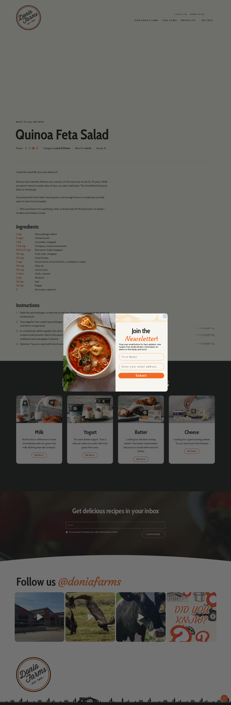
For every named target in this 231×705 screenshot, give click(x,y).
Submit (141, 375)
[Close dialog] (165, 316)
